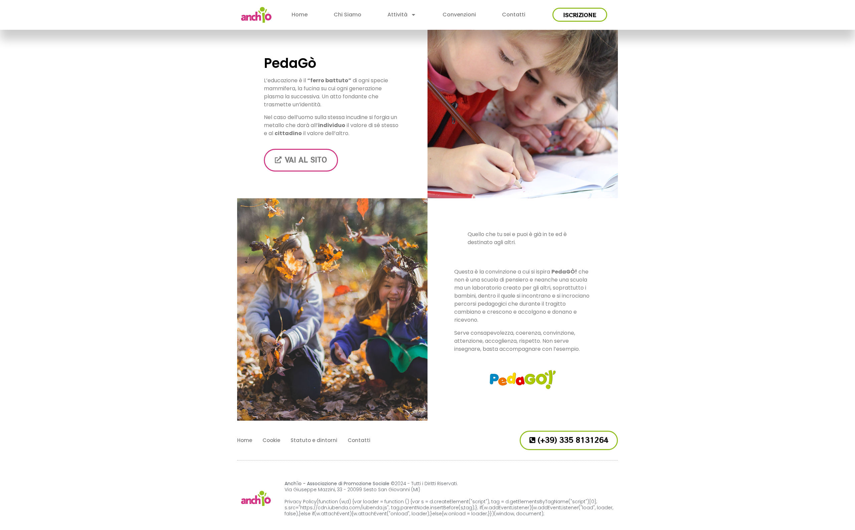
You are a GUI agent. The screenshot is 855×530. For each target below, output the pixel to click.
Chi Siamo (347, 14)
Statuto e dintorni (314, 440)
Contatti (513, 14)
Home (300, 14)
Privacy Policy (301, 501)
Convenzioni (459, 14)
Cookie (271, 440)
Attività (397, 14)
